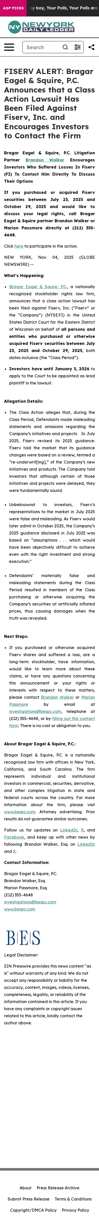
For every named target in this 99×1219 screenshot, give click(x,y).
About (25, 1187)
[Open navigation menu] (9, 47)
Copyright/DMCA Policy (33, 1210)
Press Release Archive (58, 1187)
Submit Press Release (29, 1199)
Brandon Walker (57, 697)
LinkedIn (68, 830)
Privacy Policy (75, 1210)
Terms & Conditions (73, 1199)
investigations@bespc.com (35, 711)
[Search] (65, 47)
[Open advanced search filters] (77, 47)
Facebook (14, 837)
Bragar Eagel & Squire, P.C (37, 286)
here (18, 246)
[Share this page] (91, 47)
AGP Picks (13, 8)
